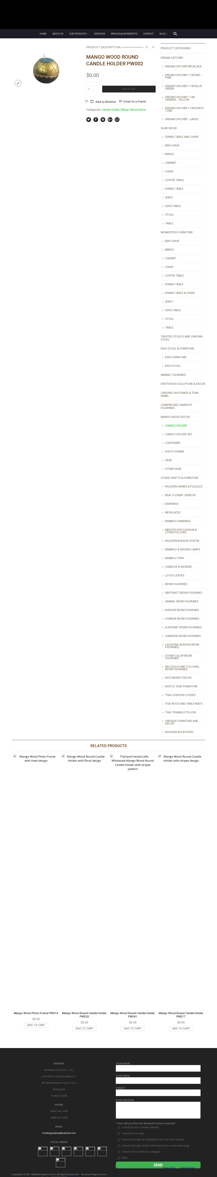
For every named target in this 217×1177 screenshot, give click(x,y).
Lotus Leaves (174, 575)
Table (169, 223)
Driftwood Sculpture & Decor (183, 383)
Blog (163, 33)
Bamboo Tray (174, 558)
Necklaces (173, 512)
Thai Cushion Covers (180, 695)
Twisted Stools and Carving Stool (182, 338)
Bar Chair (172, 145)
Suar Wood (169, 128)
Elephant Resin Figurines (183, 627)
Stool (169, 214)
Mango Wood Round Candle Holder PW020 (84, 1014)
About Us (57, 33)
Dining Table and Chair (181, 136)
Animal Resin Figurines (181, 601)
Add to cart (129, 89)
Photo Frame (174, 451)
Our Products (78, 33)
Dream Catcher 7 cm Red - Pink (183, 76)
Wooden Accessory (179, 732)
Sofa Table (173, 206)
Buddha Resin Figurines (182, 610)
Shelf (169, 197)
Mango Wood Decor (133, 109)
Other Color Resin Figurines (178, 657)
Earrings (171, 503)
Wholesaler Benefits (124, 33)
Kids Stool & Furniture (177, 348)
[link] (59, 1133)
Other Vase (173, 468)
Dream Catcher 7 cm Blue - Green (184, 87)
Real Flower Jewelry (180, 495)
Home (43, 33)
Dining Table (174, 188)
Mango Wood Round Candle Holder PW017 (181, 1014)
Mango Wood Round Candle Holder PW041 (132, 1014)
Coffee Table (174, 180)
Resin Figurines (176, 584)
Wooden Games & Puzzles (183, 486)
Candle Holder (111, 109)
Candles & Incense (178, 566)
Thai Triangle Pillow (180, 712)
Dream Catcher (172, 57)
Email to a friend (134, 101)
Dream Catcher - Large (181, 119)
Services (99, 33)
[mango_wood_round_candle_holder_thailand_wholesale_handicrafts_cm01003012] (46, 66)
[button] (175, 34)
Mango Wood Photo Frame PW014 (36, 1013)
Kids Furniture (175, 357)
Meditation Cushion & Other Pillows (181, 531)
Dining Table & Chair (180, 293)
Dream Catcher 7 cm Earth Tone (184, 109)
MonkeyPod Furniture (177, 232)
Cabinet (170, 162)
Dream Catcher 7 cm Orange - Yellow (180, 98)
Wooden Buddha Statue (182, 540)
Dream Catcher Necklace (183, 66)
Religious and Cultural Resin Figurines (182, 668)
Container (172, 443)
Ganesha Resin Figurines (183, 636)
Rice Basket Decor (178, 677)
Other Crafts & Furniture (179, 477)
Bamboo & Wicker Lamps (182, 549)
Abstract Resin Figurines (183, 592)
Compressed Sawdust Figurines (176, 406)
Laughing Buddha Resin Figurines (182, 646)
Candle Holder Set (178, 434)
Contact (148, 33)
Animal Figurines (173, 374)
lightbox (18, 83)
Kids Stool (173, 366)
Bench (169, 154)
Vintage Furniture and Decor (181, 722)
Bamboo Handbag (178, 521)
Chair (169, 171)
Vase (168, 460)
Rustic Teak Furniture (181, 686)
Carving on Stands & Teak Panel (180, 394)
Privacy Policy (169, 1167)
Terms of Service (187, 1167)
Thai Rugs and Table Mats (184, 703)
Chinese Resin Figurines (182, 618)
